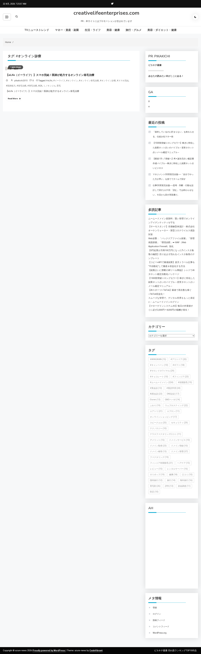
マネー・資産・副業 (67, 29)
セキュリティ (179, 422)
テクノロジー (158, 428)
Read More (13, 98)
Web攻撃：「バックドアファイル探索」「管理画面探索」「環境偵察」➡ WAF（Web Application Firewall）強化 (171, 242)
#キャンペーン (159, 365)
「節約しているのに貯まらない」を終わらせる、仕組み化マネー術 (173, 134)
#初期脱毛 (185, 382)
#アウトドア (179, 359)
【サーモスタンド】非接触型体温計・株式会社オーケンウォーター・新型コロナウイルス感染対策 (171, 230)
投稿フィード (159, 620)
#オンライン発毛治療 (89, 80)
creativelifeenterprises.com (106, 13)
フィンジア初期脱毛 (161, 463)
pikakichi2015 (21, 80)
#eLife (49, 80)
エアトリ (156, 411)
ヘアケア (183, 463)
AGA (40, 86)
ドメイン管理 (179, 451)
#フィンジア (181, 376)
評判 (169, 486)
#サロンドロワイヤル (162, 371)
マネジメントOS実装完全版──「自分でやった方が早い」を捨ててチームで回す (173, 176)
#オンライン (72, 80)
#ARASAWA (158, 359)
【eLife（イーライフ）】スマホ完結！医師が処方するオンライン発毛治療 (50, 75)
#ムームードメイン (161, 382)
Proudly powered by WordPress (49, 650)
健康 (173, 474)
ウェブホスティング (176, 405)
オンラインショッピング (163, 417)
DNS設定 (173, 394)
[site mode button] (195, 17)
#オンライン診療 (108, 80)
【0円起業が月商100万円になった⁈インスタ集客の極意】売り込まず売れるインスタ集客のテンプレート (171, 254)
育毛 (59, 86)
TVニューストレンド (36, 29)
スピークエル (158, 422)
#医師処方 (11, 86)
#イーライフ (59, 80)
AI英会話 (156, 394)
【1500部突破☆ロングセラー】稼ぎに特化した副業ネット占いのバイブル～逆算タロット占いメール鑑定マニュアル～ (174, 147)
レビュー (156, 469)
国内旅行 (156, 480)
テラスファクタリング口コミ (165, 434)
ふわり (155, 405)
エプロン (173, 411)
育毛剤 (155, 486)
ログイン (157, 614)
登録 (155, 607)
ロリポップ (157, 474)
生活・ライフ (93, 29)
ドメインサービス (179, 440)
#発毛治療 (21, 86)
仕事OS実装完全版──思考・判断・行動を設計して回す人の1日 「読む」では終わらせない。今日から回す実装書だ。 (173, 190)
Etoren (155, 399)
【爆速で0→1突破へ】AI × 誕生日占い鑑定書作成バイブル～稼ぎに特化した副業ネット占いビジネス (173, 163)
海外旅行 (186, 480)
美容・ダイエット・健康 (162, 29)
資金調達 (184, 486)
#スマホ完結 (123, 80)
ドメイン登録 (179, 446)
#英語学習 (173, 388)
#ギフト (179, 365)
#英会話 (156, 388)
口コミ (187, 474)
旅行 (171, 480)
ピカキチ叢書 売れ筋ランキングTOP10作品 (175, 650)
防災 (154, 492)
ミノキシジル (49, 86)
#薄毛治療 (32, 86)
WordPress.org (159, 633)
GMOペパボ (172, 399)
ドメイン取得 (158, 446)
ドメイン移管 (158, 451)
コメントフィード (161, 626)
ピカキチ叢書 (155, 65)
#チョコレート (159, 376)
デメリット (157, 440)
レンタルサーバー (177, 469)
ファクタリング (159, 457)
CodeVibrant (96, 650)
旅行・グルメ (134, 29)
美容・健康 (113, 29)
